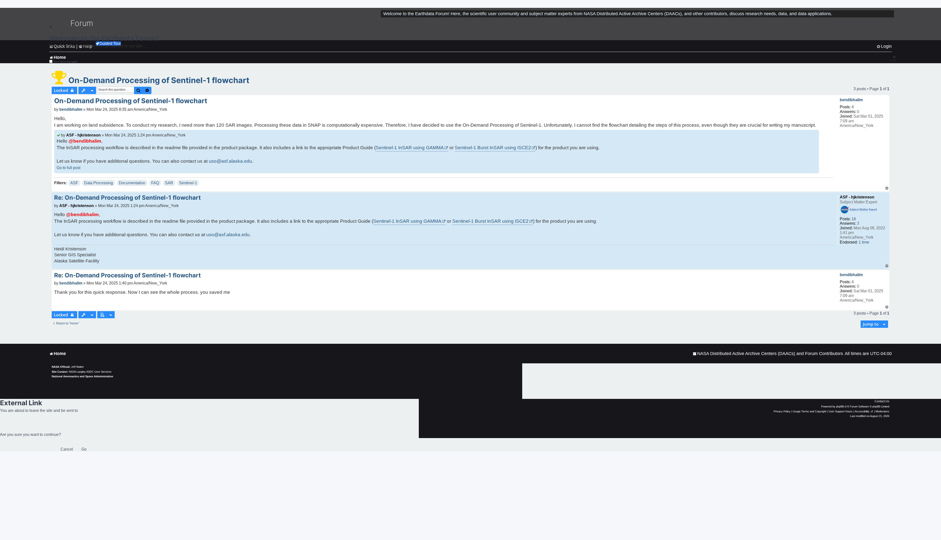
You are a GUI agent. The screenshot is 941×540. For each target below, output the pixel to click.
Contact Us (882, 401)
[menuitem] (768, 353)
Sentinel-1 (188, 183)
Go (84, 449)
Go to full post (68, 168)
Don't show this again (65, 61)
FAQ (155, 183)
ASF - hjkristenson (83, 135)
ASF (74, 183)
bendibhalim (851, 100)
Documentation (132, 183)
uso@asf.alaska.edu (230, 161)
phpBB (840, 406)
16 (854, 219)
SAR (169, 183)
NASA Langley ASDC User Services (90, 371)
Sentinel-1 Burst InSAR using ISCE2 (493, 147)
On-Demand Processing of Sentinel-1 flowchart (158, 80)
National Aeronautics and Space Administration (82, 376)
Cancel (67, 449)
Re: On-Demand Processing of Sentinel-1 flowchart (127, 197)
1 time (864, 242)
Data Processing (98, 183)
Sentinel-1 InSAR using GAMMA (410, 147)
